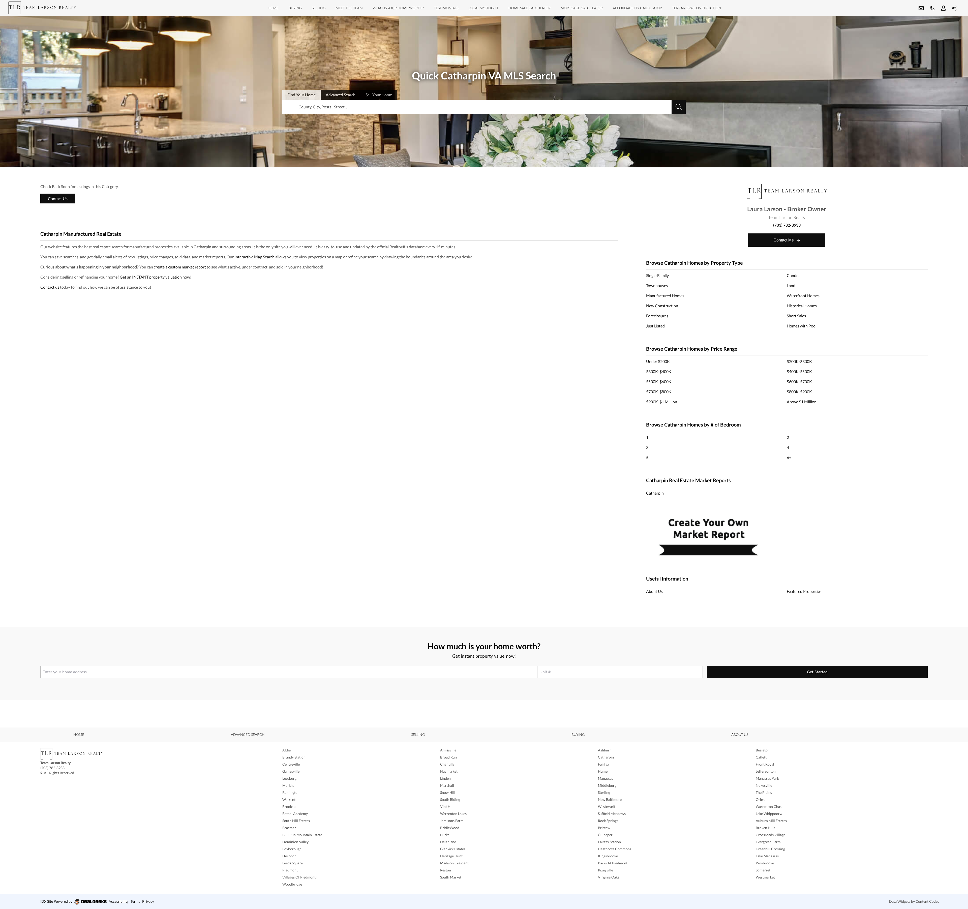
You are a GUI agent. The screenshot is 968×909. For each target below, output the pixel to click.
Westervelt (606, 806)
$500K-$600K (658, 381)
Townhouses (657, 285)
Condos (793, 275)
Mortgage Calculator (582, 8)
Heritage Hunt (451, 856)
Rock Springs (608, 821)
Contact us (49, 287)
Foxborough (291, 849)
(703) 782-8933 (787, 225)
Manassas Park (767, 778)
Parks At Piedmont (612, 863)
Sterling (604, 792)
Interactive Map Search (254, 256)
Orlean (761, 799)
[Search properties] (679, 107)
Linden (445, 778)
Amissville (448, 750)
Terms (135, 901)
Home (273, 8)
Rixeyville (605, 870)
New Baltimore (610, 799)
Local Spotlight (483, 8)
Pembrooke (765, 863)
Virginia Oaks (608, 877)
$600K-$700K (799, 381)
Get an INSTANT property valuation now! (155, 277)
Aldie (286, 750)
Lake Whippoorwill (770, 813)
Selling (318, 8)
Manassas (605, 778)
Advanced (340, 94)
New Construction (662, 305)
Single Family (657, 275)
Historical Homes (802, 305)
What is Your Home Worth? (398, 8)
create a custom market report (180, 266)
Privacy (148, 901)
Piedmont (290, 870)
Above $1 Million (801, 401)
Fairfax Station (609, 842)
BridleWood (449, 828)
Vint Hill (446, 806)
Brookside (290, 806)
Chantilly (447, 764)
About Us (654, 591)
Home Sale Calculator (529, 8)
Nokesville (764, 785)
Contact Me (784, 240)
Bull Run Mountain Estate (302, 835)
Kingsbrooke (608, 856)
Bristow (604, 828)
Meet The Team (349, 8)
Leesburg (289, 778)
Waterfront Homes (803, 295)
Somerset (763, 870)
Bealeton (763, 750)
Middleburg (607, 785)
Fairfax (603, 764)
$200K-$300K (799, 361)
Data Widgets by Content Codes (914, 901)
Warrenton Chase (769, 806)
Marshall (447, 785)
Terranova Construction (696, 8)
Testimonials (446, 8)
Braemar (289, 828)
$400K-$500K (799, 371)
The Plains (764, 792)
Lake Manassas (767, 856)
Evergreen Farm (768, 842)
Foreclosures (657, 315)
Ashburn (605, 750)
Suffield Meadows (612, 813)
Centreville (291, 764)
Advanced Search (248, 734)
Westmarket (765, 877)
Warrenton (290, 799)
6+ (789, 457)
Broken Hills (765, 828)
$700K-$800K (658, 391)
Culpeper (605, 835)
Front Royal (765, 764)
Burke (444, 835)
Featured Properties (804, 591)
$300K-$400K (658, 371)
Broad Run (448, 757)
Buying (295, 8)
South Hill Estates (296, 821)
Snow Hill (447, 792)
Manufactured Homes (665, 295)
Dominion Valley (295, 842)
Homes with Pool (801, 325)
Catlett (761, 757)
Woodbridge (292, 884)
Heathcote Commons (614, 849)
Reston (445, 870)
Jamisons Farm (452, 821)
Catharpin (655, 493)
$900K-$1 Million (661, 401)
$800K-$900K (799, 391)
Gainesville (290, 771)
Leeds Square (292, 863)
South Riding (450, 799)
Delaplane (448, 842)
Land (791, 285)
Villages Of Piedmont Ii (300, 877)
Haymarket (449, 771)
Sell (379, 94)
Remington (290, 792)
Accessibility (119, 901)
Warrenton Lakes (453, 813)
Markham (289, 785)
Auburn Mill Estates (771, 821)
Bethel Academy (295, 813)
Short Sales (796, 315)
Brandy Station (294, 757)
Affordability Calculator (637, 8)
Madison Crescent (454, 863)
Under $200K (658, 361)
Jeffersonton (766, 771)
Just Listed (655, 325)
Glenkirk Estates (452, 849)
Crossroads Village (770, 835)
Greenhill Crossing (770, 849)
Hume (603, 771)
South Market (450, 877)
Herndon (289, 856)
